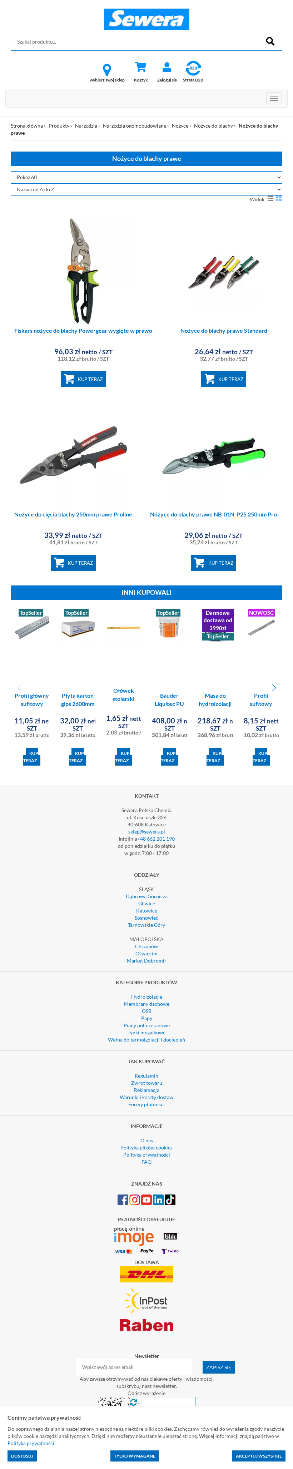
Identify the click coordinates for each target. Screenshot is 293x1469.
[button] (274, 688)
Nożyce (180, 126)
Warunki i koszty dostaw (146, 1097)
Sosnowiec (146, 918)
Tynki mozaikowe (146, 1032)
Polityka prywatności (146, 1155)
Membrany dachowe (146, 1004)
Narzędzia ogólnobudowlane (134, 126)
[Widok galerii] (279, 198)
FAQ (146, 1162)
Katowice (146, 910)
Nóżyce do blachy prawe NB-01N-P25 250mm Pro (213, 514)
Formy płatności (146, 1104)
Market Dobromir (147, 961)
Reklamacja (146, 1090)
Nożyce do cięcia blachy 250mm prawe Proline (73, 514)
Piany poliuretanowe (147, 1025)
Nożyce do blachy (213, 126)
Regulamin (146, 1076)
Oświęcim (146, 953)
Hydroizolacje (146, 997)
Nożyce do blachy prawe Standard (223, 330)
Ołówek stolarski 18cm (123, 698)
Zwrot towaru (146, 1083)
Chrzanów (146, 946)
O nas (146, 1140)
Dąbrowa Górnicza (147, 896)
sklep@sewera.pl (146, 832)
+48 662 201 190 (156, 839)
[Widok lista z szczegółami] (270, 198)
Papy (146, 1018)
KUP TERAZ (90, 379)
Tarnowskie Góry (146, 925)
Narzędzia (86, 126)
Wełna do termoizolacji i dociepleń (146, 1040)
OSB (147, 1011)
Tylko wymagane (134, 1456)
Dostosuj (22, 1456)
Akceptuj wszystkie (259, 1456)
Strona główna (27, 126)
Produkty (59, 126)
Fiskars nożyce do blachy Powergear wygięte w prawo (83, 330)
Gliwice (146, 903)
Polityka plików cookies (146, 1147)
